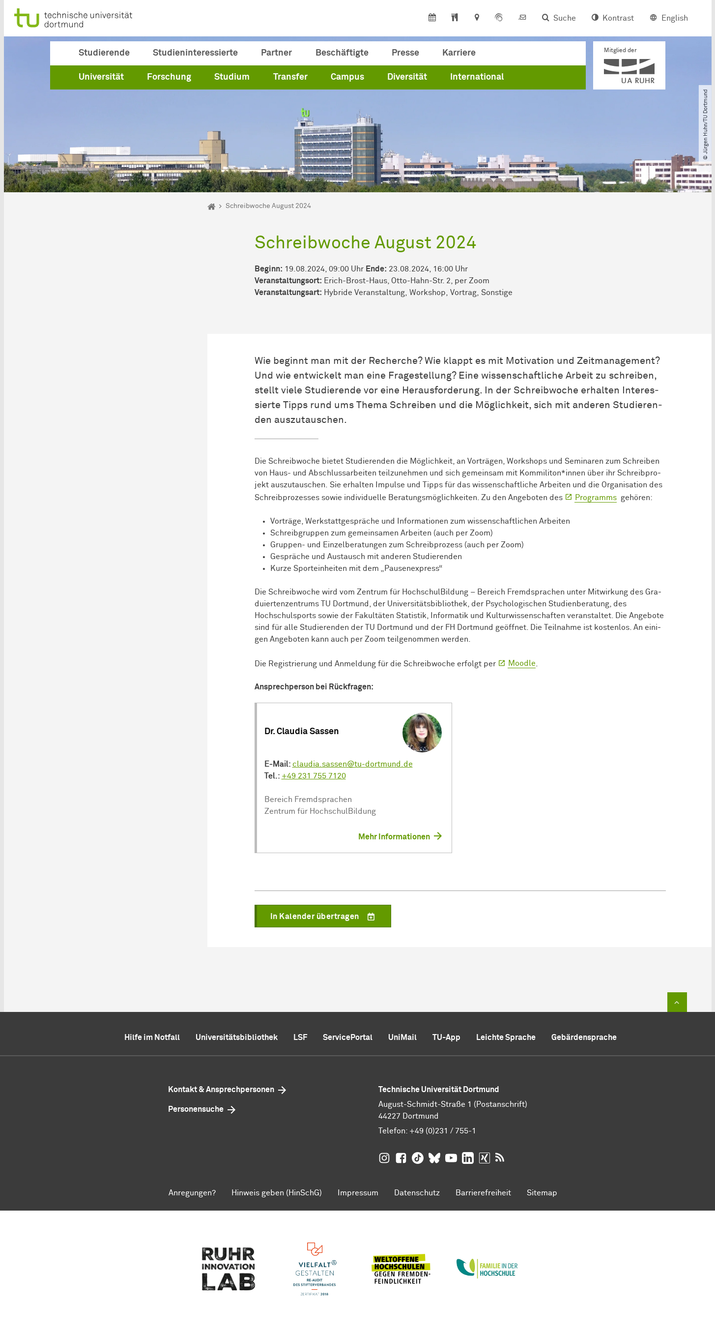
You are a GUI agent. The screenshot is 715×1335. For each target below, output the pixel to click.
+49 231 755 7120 (314, 776)
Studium (232, 77)
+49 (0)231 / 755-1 (442, 1131)
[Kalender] (432, 18)
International (477, 77)
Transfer (290, 77)
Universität (101, 77)
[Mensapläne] (455, 18)
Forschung (169, 77)
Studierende (104, 53)
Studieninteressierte (195, 53)
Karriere (459, 53)
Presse (405, 53)
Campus (347, 77)
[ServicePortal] (499, 18)
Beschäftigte (342, 53)
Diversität (407, 77)
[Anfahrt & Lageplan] (476, 18)
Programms (596, 498)
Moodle (522, 663)
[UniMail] (522, 18)
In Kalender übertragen (314, 916)
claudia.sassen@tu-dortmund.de (352, 764)
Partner (276, 53)
